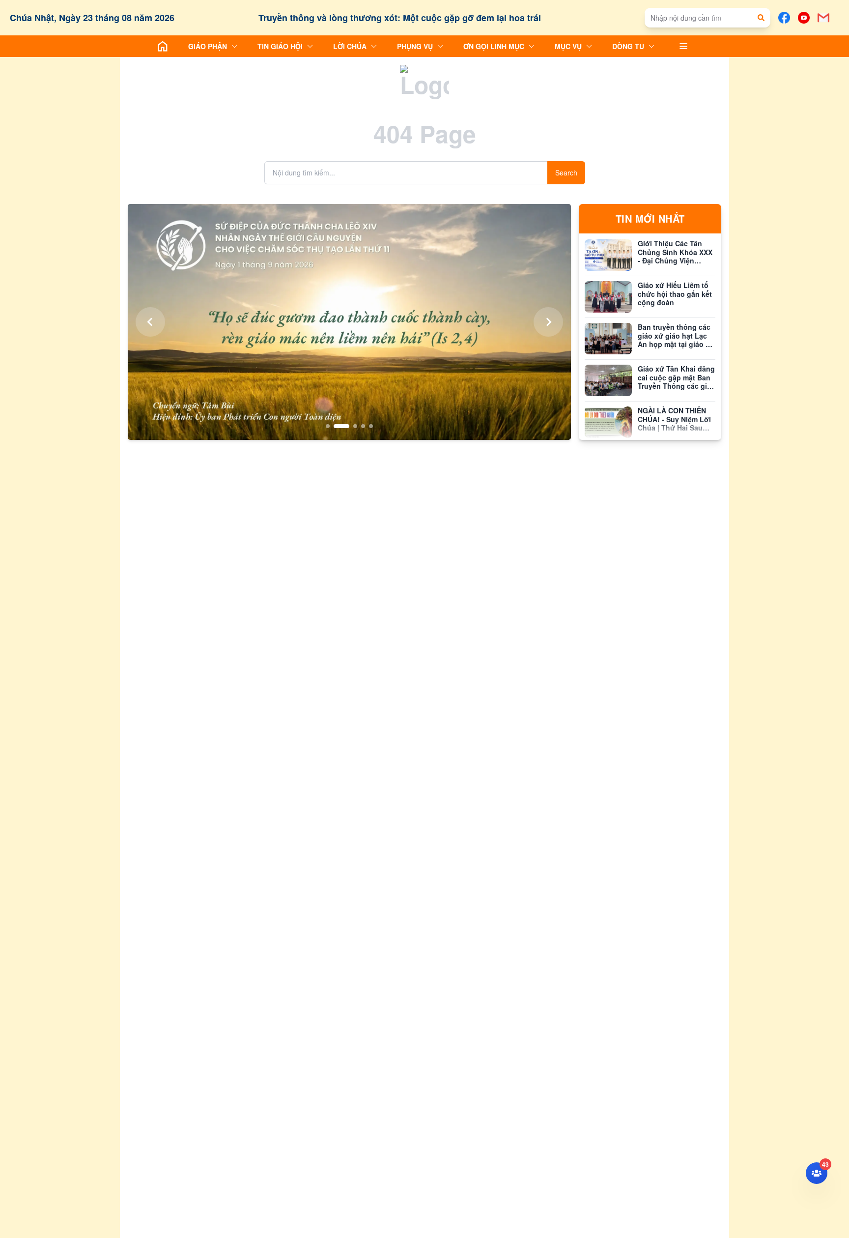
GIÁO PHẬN (207, 46)
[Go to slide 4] (363, 426)
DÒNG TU (628, 46)
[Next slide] (548, 322)
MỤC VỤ (568, 46)
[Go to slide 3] (349, 426)
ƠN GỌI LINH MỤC (493, 46)
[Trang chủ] (162, 46)
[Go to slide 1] (328, 426)
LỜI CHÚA (350, 46)
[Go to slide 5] (371, 426)
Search (566, 172)
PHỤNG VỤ (415, 46)
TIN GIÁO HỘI (280, 46)
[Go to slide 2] (336, 426)
